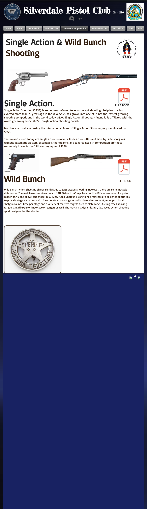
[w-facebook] (139, 277)
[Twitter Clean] (135, 276)
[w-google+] (130, 277)
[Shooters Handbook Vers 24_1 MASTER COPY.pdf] (124, 96)
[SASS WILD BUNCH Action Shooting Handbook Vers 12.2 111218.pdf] (124, 167)
